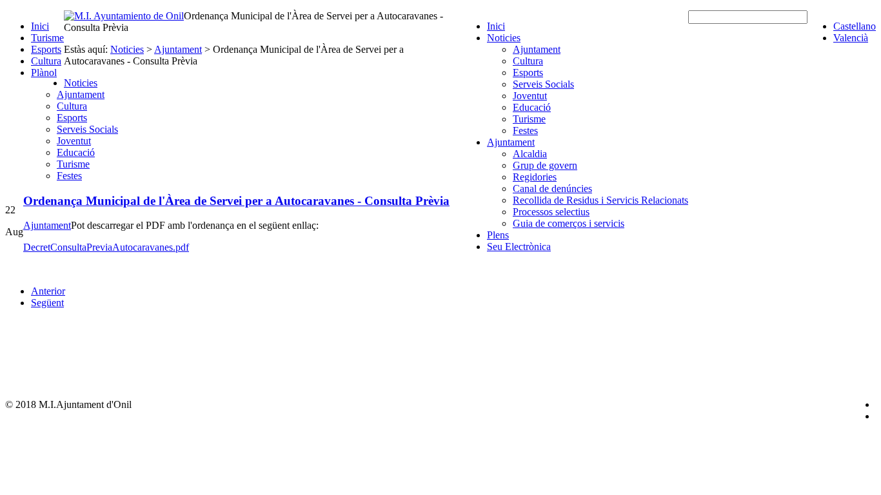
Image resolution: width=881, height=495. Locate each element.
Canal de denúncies (552, 188)
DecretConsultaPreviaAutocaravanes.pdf (106, 247)
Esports (46, 49)
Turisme (47, 37)
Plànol (44, 72)
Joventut (530, 95)
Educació (532, 107)
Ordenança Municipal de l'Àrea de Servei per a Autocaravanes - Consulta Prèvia (236, 201)
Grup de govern (545, 165)
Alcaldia (530, 153)
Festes (525, 130)
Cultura (46, 60)
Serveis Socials (543, 84)
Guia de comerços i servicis (568, 223)
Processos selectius (551, 211)
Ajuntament (536, 49)
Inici (40, 26)
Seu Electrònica (519, 246)
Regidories (535, 176)
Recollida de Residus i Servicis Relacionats (600, 200)
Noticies (503, 37)
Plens (498, 234)
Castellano (854, 26)
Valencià (850, 37)
